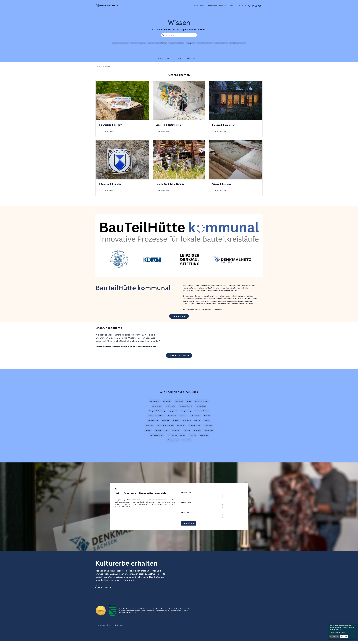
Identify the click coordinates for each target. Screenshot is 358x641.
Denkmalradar (170, 406)
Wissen (202, 5)
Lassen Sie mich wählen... (338, 632)
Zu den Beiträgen (107, 131)
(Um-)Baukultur (154, 401)
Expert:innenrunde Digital (156, 415)
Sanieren (187, 430)
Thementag (192, 435)
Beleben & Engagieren (138, 43)
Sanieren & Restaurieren (120, 43)
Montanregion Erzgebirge (165, 425)
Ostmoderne (208, 425)
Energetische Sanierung (157, 411)
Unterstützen (204, 435)
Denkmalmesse (157, 406)
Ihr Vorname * (186, 492)
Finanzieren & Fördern (205, 43)
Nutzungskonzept (194, 425)
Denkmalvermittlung (185, 406)
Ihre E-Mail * (185, 512)
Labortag (197, 420)
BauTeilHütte (178, 58)
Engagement (191, 43)
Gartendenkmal (195, 415)
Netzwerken (223, 5)
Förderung (183, 415)
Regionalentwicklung (161, 430)
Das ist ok (344, 636)
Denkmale (242, 5)
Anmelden (189, 523)
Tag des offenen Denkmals (176, 435)
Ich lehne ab (334, 636)
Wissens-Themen (164, 58)
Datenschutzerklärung (103, 625)
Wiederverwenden (173, 440)
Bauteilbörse (179, 401)
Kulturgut (176, 420)
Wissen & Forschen (221, 43)
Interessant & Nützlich (176, 43)
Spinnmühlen (209, 430)
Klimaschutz (165, 420)
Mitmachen (149, 425)
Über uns (233, 5)
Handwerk (207, 415)
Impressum (119, 625)
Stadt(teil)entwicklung (157, 435)
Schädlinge (197, 430)
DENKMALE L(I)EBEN (179, 355)
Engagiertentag (186, 411)
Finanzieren (172, 415)
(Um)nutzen (167, 401)
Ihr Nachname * (186, 502)
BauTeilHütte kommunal (238, 43)
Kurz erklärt (187, 420)
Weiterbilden (212, 5)
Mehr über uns (105, 587)
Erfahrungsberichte (193, 58)
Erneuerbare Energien (202, 411)
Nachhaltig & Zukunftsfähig (157, 43)
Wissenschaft (186, 440)
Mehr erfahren (179, 316)
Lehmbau (207, 420)
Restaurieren (176, 430)
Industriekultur (153, 420)
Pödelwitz (148, 430)
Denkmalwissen (201, 406)
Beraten (195, 5)
